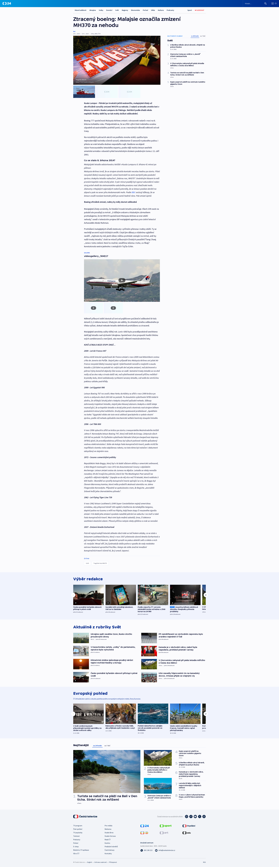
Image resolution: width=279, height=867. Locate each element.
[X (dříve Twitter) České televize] (199, 816)
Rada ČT (108, 839)
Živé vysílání (77, 829)
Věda (153, 10)
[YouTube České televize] (195, 816)
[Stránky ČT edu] (187, 833)
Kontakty (108, 853)
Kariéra (107, 843)
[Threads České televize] (204, 816)
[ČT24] (7, 3)
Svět (117, 10)
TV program (77, 825)
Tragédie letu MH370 (100, 563)
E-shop (76, 846)
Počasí (145, 10)
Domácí (109, 10)
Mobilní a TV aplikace (81, 850)
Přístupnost (113, 862)
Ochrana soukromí (100, 862)
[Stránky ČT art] (164, 833)
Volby (101, 10)
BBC (133, 192)
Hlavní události (80, 10)
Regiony (125, 10)
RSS (204, 862)
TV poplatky (77, 832)
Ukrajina (92, 10)
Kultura (161, 10)
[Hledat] (265, 3)
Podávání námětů (111, 846)
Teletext (76, 836)
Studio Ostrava (110, 836)
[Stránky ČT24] (144, 826)
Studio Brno (109, 832)
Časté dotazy (109, 850)
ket (74, 31)
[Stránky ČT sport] (166, 826)
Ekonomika (135, 10)
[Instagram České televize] (186, 816)
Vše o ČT (76, 853)
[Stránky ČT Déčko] (144, 833)
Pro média (108, 825)
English (89, 862)
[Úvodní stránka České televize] (85, 816)
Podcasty (170, 10)
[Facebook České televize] (191, 816)
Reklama (108, 829)
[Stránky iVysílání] (189, 826)
